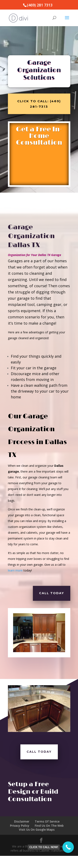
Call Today (51, 593)
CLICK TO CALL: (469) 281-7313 (39, 103)
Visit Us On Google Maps (36, 829)
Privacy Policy (19, 826)
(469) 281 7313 (39, 4)
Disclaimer (21, 821)
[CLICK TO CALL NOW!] (68, 847)
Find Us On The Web (49, 826)
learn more (15, 570)
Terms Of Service (47, 821)
